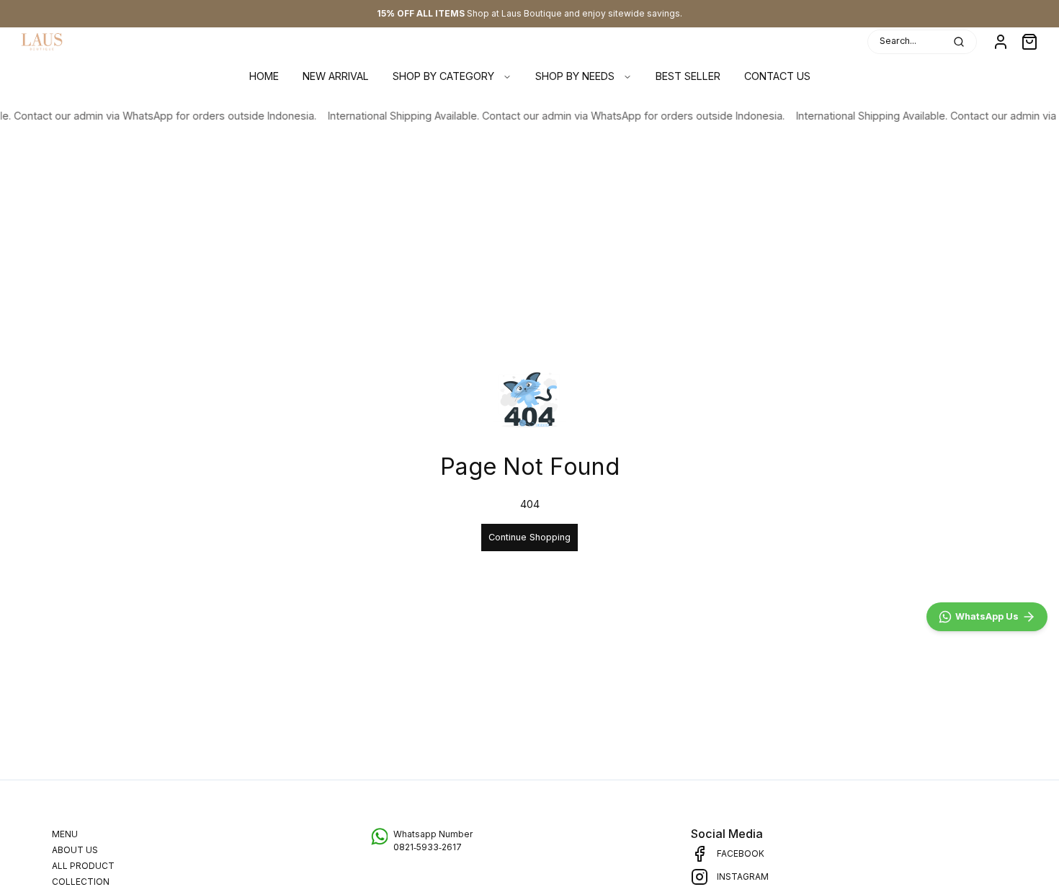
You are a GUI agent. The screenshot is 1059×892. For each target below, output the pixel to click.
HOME (264, 76)
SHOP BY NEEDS (575, 76)
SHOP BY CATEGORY (443, 76)
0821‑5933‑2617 (427, 847)
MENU (65, 834)
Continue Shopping (529, 537)
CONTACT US (777, 76)
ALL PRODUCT (83, 865)
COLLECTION (81, 881)
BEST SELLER (688, 76)
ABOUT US (75, 849)
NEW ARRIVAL (336, 76)
